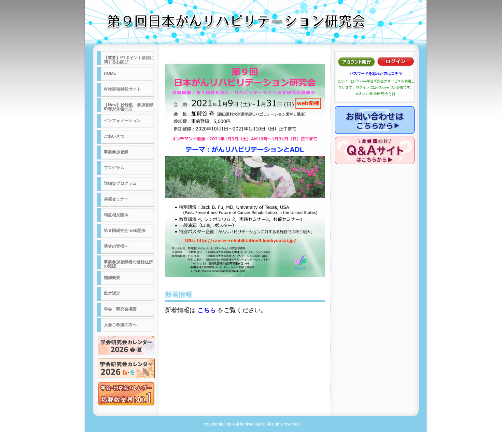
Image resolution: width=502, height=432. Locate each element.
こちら (206, 310)
